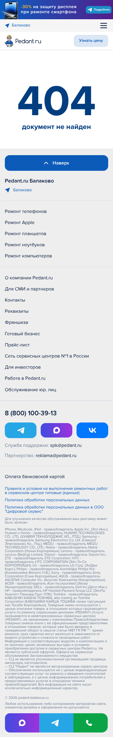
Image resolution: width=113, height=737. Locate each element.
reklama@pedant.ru (56, 456)
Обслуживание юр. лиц (30, 390)
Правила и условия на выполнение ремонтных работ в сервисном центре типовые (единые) (56, 491)
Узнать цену (91, 40)
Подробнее (102, 9)
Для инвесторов (23, 367)
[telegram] (56, 722)
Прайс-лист (17, 345)
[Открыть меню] (103, 25)
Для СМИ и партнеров (29, 289)
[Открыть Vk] (92, 430)
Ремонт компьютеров (28, 256)
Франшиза (16, 322)
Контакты (15, 300)
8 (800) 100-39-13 (31, 413)
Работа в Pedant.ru (25, 378)
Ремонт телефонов (26, 211)
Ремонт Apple (19, 223)
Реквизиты (17, 311)
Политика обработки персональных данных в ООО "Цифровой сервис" (54, 509)
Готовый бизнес (22, 334)
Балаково (21, 25)
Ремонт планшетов (25, 234)
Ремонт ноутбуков (25, 245)
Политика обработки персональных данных (47, 500)
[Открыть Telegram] (20, 430)
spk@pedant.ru (65, 445)
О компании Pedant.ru (29, 278)
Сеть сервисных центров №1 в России (47, 356)
